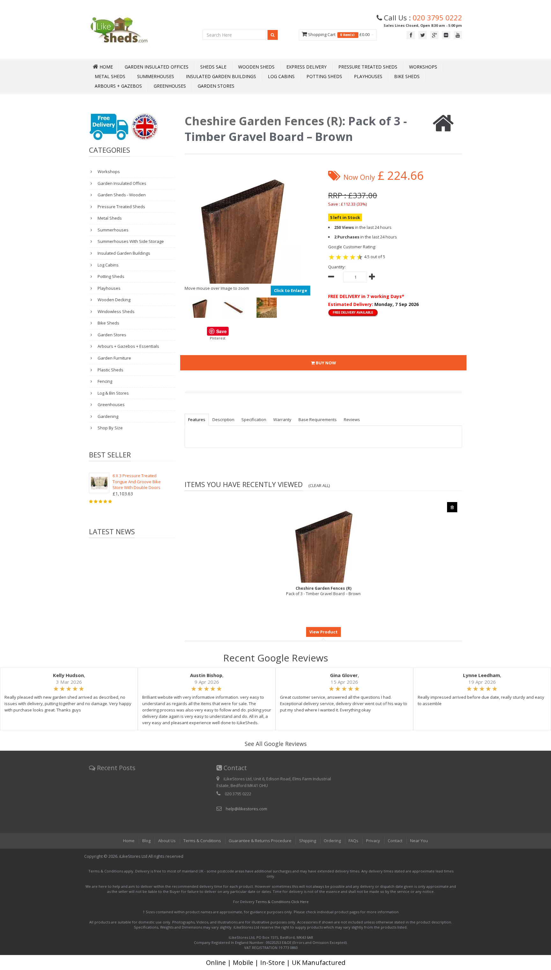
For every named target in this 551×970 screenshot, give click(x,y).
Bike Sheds (407, 76)
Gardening (107, 416)
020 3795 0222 (437, 17)
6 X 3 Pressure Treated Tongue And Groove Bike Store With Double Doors (137, 481)
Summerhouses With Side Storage (130, 241)
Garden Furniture (114, 358)
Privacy (373, 840)
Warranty (282, 419)
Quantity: (337, 267)
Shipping (307, 840)
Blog (146, 840)
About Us (167, 840)
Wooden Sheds (256, 67)
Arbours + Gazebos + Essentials (128, 346)
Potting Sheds (324, 76)
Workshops (423, 67)
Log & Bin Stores (113, 393)
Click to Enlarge (290, 290)
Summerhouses (155, 76)
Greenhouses (170, 86)
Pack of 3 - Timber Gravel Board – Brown (323, 591)
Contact (395, 840)
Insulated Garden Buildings (221, 76)
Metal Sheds (110, 76)
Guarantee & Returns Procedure (260, 840)
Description (223, 419)
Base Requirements (317, 419)
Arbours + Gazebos (118, 86)
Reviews (352, 419)
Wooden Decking (113, 300)
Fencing (104, 381)
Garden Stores (216, 86)
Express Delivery (306, 67)
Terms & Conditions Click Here (282, 901)
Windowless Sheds (116, 311)
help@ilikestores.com (246, 809)
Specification (253, 419)
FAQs (353, 840)
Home (129, 840)
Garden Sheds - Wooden (121, 195)
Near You (419, 840)
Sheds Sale (213, 67)
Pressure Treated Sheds (367, 67)
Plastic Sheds (110, 370)
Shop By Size (110, 428)
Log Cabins (281, 76)
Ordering (332, 840)
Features (196, 419)
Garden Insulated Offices (156, 67)
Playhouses (368, 76)
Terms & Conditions (202, 840)
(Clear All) (319, 485)
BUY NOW (325, 363)
